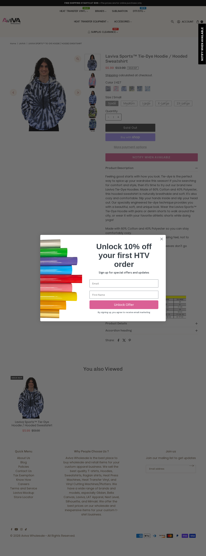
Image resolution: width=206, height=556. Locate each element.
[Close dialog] (161, 239)
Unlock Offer (124, 304)
